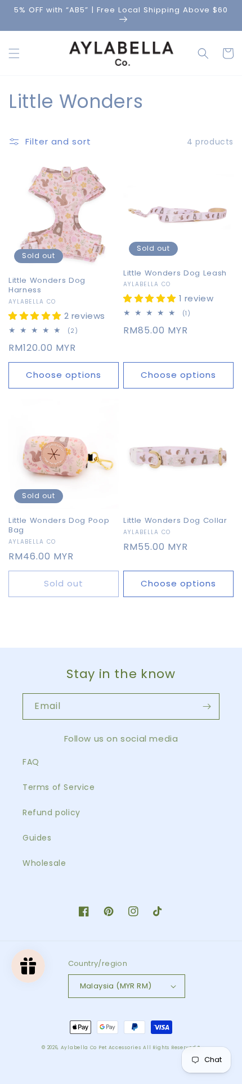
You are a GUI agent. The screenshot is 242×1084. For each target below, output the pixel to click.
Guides (37, 837)
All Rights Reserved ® (171, 1047)
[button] (14, 53)
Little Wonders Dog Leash (175, 273)
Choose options (63, 375)
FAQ (31, 761)
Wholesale (44, 863)
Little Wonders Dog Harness (47, 285)
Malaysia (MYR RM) (116, 986)
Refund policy (51, 812)
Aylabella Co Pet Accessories (101, 1047)
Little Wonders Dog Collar (175, 521)
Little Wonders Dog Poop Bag (58, 525)
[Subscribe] (206, 706)
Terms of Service (59, 787)
